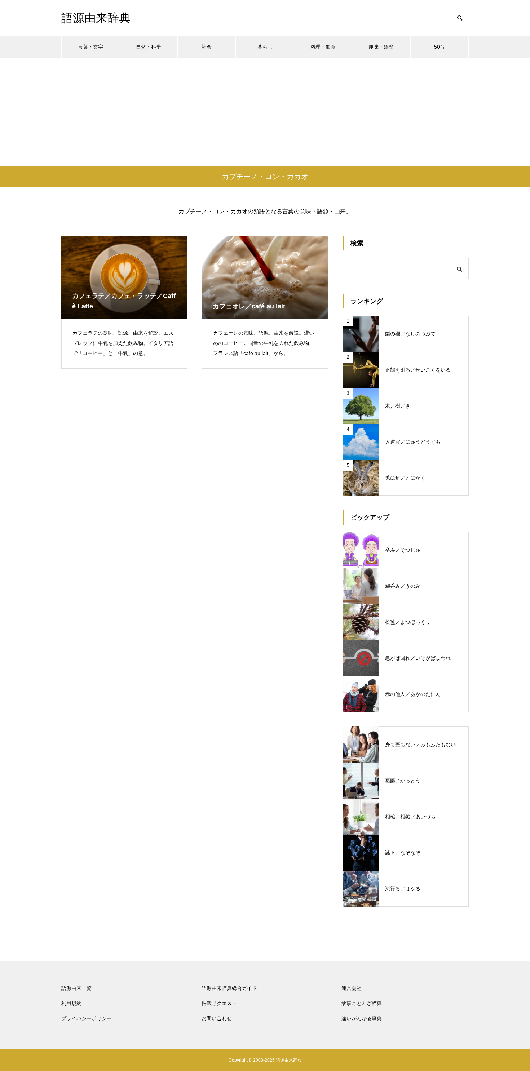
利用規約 (71, 1003)
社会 (207, 47)
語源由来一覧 (76, 988)
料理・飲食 (323, 47)
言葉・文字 (90, 47)
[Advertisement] (265, 111)
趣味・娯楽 (381, 47)
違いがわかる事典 (361, 1018)
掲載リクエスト (219, 1003)
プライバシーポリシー (86, 1018)
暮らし (265, 47)
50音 (439, 47)
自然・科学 (148, 47)
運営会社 (351, 988)
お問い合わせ (217, 1018)
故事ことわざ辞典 (361, 1003)
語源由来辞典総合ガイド (229, 988)
